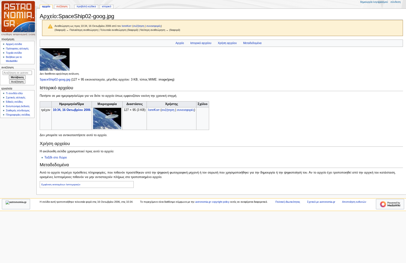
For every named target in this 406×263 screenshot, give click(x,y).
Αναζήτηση (7, 67)
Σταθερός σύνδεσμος (18, 110)
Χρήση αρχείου (227, 43)
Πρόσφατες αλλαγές (17, 48)
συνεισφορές (153, 25)
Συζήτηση (61, 6)
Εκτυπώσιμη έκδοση (17, 106)
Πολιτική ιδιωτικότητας (287, 201)
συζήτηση (138, 25)
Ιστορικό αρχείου (200, 43)
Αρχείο (180, 43)
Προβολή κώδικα (86, 6)
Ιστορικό (106, 6)
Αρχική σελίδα (14, 44)
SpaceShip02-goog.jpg (55, 79)
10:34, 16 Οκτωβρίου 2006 (71, 110)
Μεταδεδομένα (252, 43)
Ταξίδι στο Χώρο (55, 157)
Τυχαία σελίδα (14, 52)
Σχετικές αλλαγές (15, 97)
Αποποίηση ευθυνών (354, 201)
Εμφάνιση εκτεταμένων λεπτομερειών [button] (60, 184)
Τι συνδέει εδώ (14, 93)
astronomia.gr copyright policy (212, 201)
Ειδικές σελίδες (14, 101)
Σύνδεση (395, 1)
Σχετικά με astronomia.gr (321, 201)
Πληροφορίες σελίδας (18, 114)
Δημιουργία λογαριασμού (374, 1)
